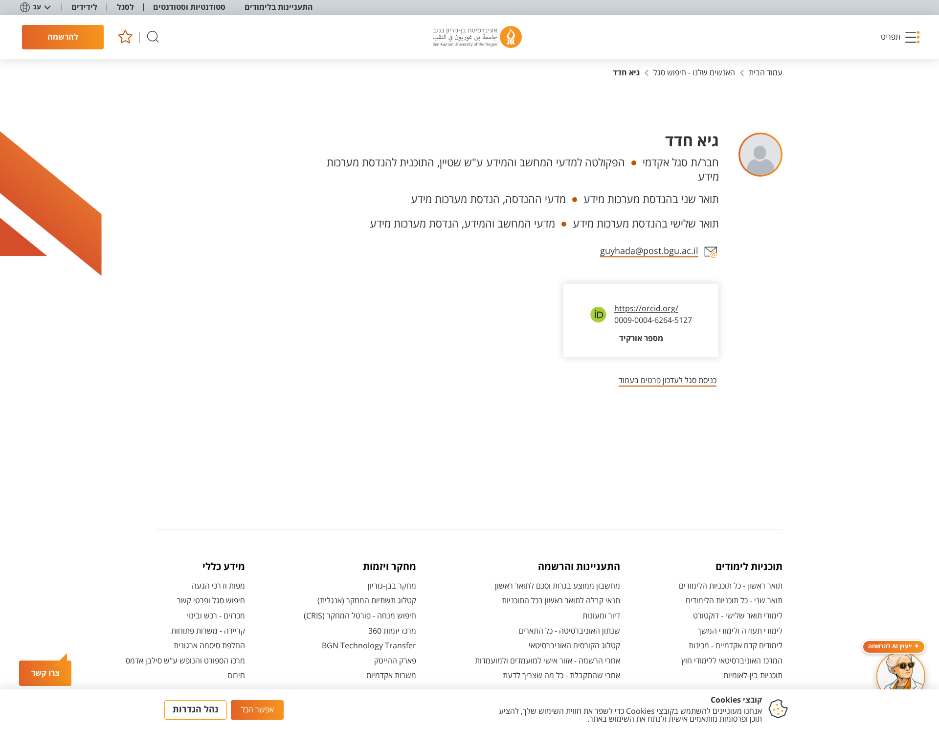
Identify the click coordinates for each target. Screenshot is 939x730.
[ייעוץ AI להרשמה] (900, 676)
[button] (901, 37)
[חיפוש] (153, 37)
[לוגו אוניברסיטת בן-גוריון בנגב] (477, 37)
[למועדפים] (124, 37)
